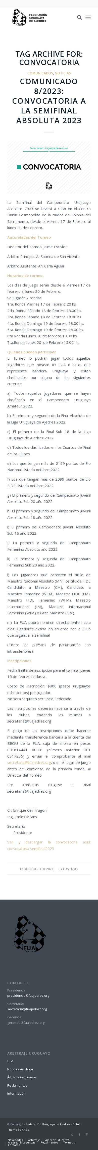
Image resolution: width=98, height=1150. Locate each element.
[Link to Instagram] (87, 1134)
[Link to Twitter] (72, 1134)
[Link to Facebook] (79, 1134)
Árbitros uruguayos (22, 1077)
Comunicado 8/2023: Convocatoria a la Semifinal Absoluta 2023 (49, 100)
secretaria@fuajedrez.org (29, 762)
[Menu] (88, 17)
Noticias (63, 73)
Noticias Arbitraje (20, 1069)
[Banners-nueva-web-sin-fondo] (40, 17)
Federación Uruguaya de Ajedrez (48, 1124)
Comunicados (40, 73)
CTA (10, 1061)
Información (16, 1093)
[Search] (77, 17)
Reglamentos (17, 1085)
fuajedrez (71, 869)
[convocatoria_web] (49, 167)
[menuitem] (77, 17)
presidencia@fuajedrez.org (28, 995)
